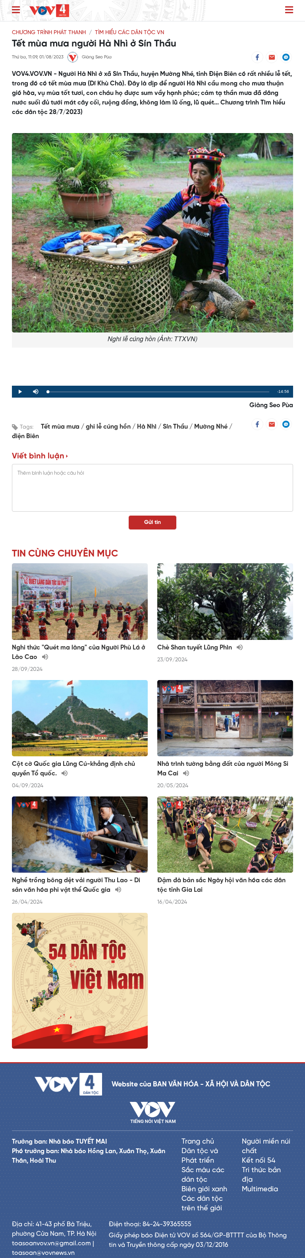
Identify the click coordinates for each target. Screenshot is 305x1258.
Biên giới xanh (204, 1189)
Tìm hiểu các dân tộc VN (129, 33)
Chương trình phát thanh (49, 33)
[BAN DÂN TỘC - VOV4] (49, 11)
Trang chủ (197, 1142)
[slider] (158, 391)
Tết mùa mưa (61, 426)
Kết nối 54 (258, 1161)
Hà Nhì (147, 426)
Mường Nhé (211, 426)
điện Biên (25, 436)
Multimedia (260, 1189)
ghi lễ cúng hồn (109, 426)
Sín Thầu (176, 426)
